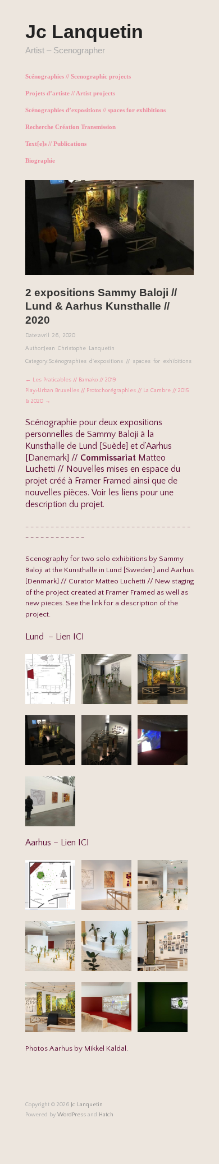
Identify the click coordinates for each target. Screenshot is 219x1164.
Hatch (106, 1114)
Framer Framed (103, 481)
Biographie (40, 161)
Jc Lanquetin (84, 31)
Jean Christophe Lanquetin (79, 348)
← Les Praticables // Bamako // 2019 (70, 379)
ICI (78, 637)
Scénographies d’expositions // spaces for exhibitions (95, 110)
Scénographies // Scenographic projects (78, 76)
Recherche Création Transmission (70, 127)
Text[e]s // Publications (55, 144)
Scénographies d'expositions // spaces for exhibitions (119, 361)
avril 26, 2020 (56, 335)
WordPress (71, 1114)
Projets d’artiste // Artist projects (70, 93)
